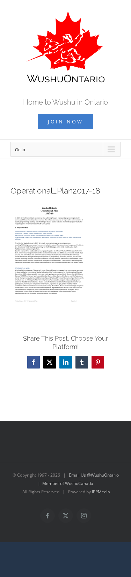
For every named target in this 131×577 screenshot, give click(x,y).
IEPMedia (101, 492)
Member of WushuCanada (67, 483)
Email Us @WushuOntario (94, 475)
